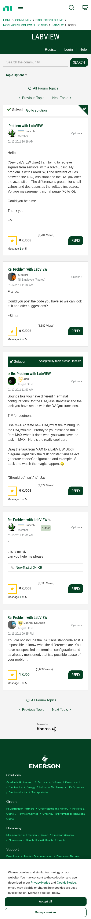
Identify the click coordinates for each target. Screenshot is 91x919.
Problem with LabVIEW (25, 125)
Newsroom (15, 840)
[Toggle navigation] (21, 8)
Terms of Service (28, 813)
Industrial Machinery (51, 787)
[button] (12, 241)
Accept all (45, 901)
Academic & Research (19, 782)
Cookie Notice (66, 882)
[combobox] (35, 62)
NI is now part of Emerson (21, 835)
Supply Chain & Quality (39, 840)
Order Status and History (53, 808)
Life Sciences (76, 787)
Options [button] (75, 133)
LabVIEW (57, 25)
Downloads (12, 856)
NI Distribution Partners (20, 808)
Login (68, 49)
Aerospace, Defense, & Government (58, 782)
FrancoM (75, 360)
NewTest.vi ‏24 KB (29, 567)
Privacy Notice (40, 882)
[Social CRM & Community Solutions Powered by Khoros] (46, 727)
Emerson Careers (63, 835)
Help (83, 49)
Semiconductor (18, 792)
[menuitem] (71, 8)
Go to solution (36, 110)
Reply (76, 240)
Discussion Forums (49, 20)
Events (61, 840)
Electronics (15, 787)
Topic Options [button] (15, 75)
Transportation (40, 792)
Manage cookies (45, 912)
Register (51, 49)
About (44, 835)
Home (7, 20)
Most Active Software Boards (25, 25)
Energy (31, 787)
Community (23, 20)
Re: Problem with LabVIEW (27, 269)
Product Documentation (38, 856)
